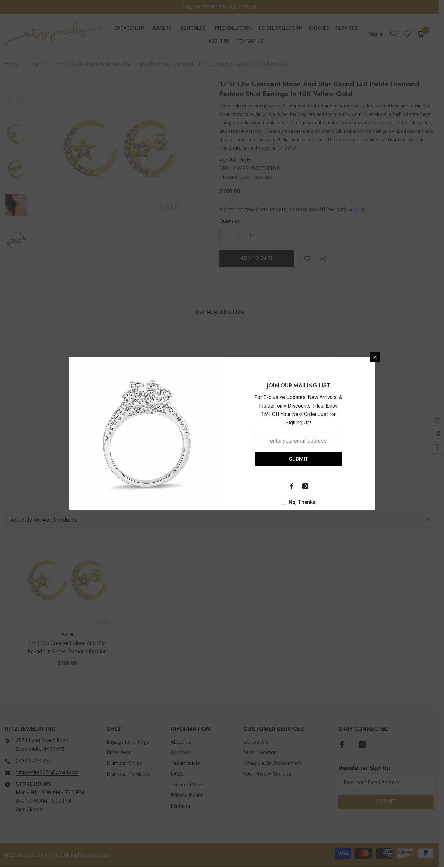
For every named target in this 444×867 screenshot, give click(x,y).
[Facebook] (291, 486)
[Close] (375, 357)
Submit (298, 459)
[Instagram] (305, 486)
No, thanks (302, 502)
